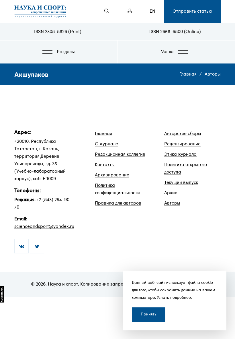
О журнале (106, 144)
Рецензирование (182, 144)
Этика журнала (180, 154)
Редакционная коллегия (120, 154)
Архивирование (112, 175)
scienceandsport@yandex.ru (44, 226)
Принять (148, 314)
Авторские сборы (182, 134)
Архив (170, 193)
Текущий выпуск (181, 182)
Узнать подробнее (174, 298)
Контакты (105, 165)
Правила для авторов (118, 203)
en (152, 11)
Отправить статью (192, 11)
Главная (188, 74)
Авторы (213, 74)
